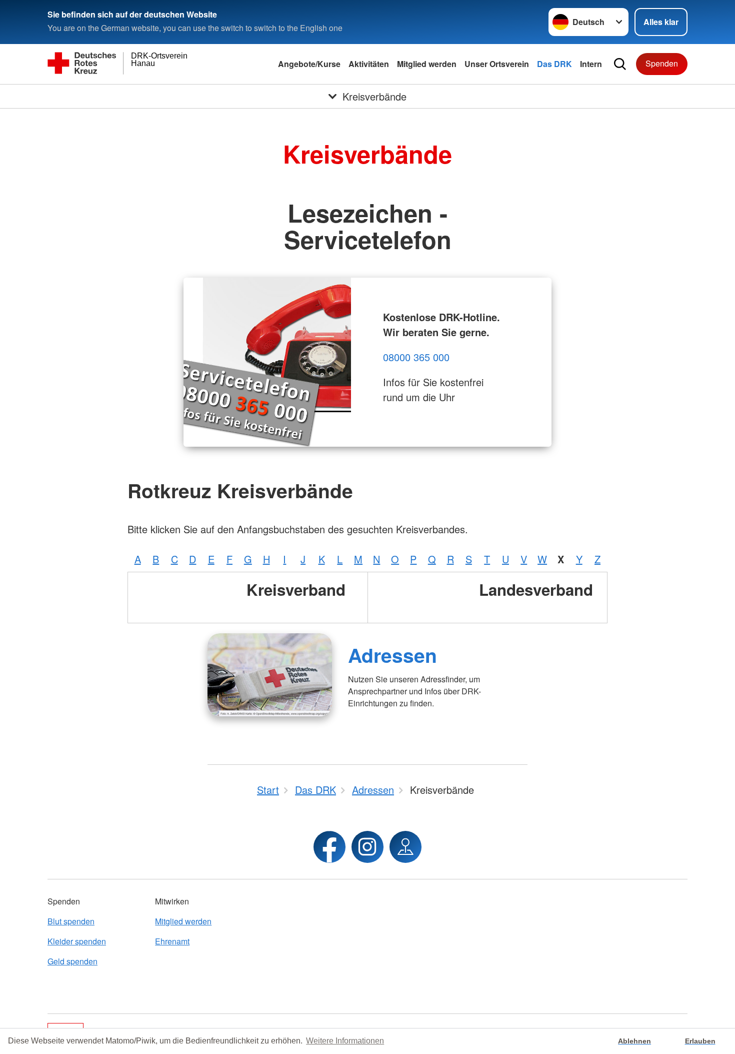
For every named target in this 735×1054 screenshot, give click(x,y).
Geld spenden (73, 961)
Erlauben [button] (700, 1041)
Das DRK (554, 64)
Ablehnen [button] (634, 1041)
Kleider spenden (77, 941)
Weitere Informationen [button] (345, 1040)
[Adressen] (270, 674)
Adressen (392, 655)
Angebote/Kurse (309, 64)
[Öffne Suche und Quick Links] (620, 64)
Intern (591, 64)
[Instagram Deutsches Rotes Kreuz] (368, 847)
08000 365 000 (416, 357)
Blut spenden (71, 921)
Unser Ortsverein (496, 64)
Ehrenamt (172, 941)
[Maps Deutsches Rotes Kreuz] (406, 847)
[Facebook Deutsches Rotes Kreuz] (330, 847)
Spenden (662, 63)
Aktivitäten (368, 64)
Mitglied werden (426, 64)
